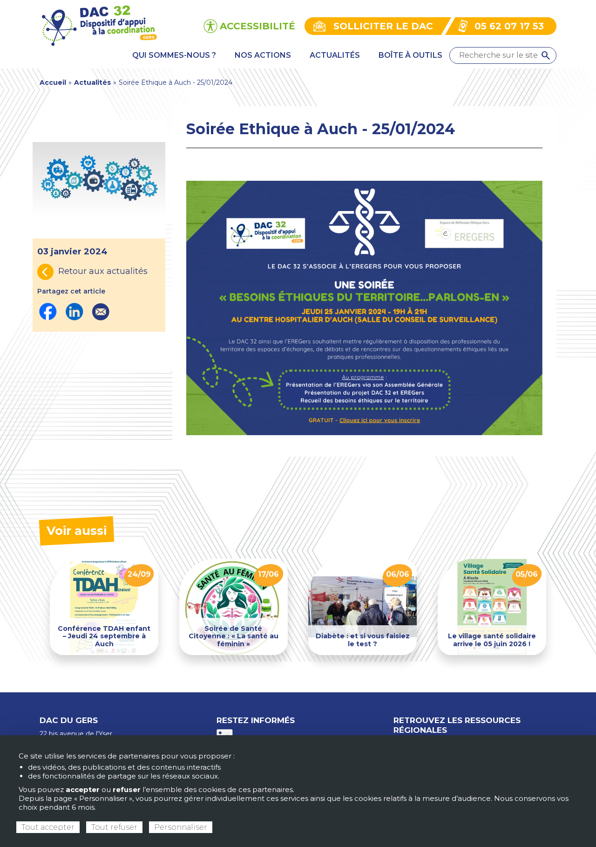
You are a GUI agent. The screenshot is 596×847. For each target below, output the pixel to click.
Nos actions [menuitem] (263, 55)
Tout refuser (114, 827)
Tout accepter (47, 827)
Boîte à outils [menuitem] (410, 55)
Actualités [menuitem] (335, 55)
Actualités (92, 82)
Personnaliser (180, 827)
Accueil (53, 82)
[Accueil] (99, 25)
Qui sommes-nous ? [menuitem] (174, 55)
